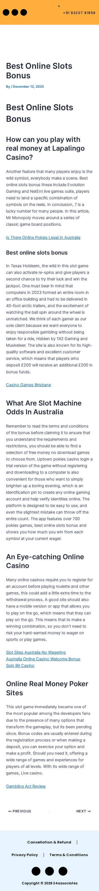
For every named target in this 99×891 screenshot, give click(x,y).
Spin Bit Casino (20, 665)
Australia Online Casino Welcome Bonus (43, 658)
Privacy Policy (25, 854)
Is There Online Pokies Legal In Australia (43, 237)
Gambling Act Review (26, 786)
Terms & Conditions (69, 854)
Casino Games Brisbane (28, 384)
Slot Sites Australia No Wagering (36, 652)
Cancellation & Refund (49, 842)
